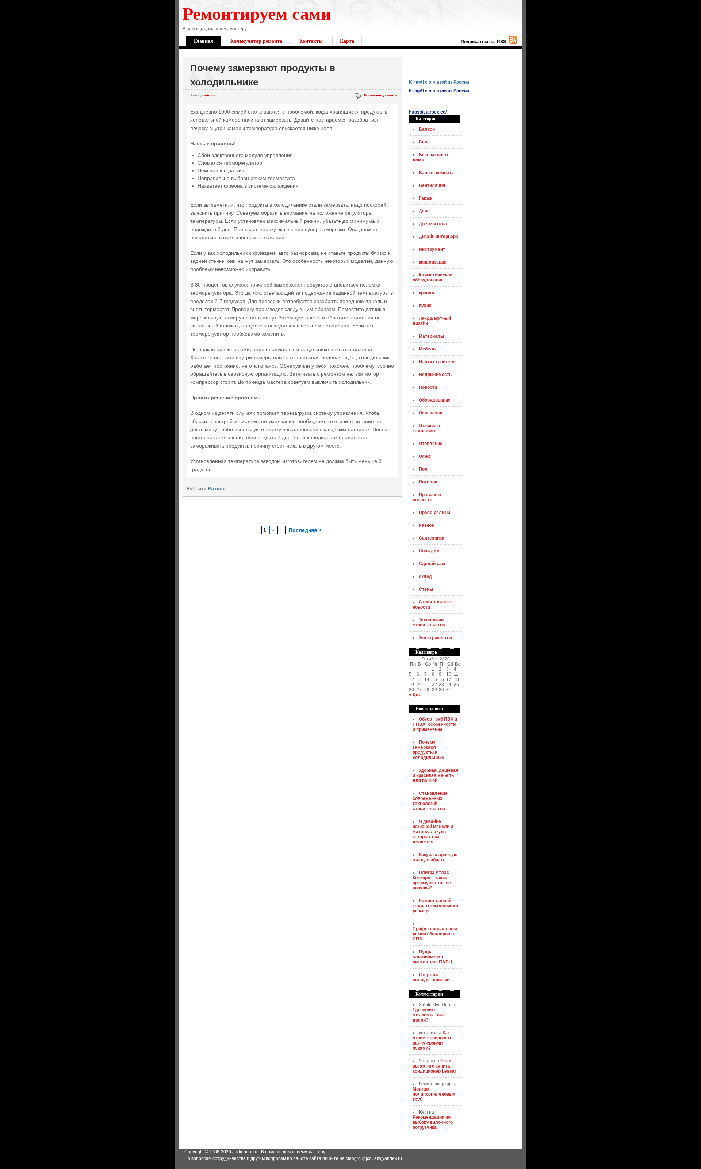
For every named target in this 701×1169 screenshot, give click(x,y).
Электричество (435, 637)
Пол (423, 469)
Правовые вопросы (427, 497)
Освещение (431, 412)
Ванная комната (436, 172)
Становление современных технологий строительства (430, 801)
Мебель (427, 349)
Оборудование (435, 400)
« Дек (415, 694)
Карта (347, 41)
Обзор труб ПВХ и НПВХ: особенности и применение (435, 724)
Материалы (431, 336)
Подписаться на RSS (483, 41)
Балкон (427, 129)
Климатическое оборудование (432, 277)
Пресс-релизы (434, 512)
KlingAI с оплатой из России (439, 82)
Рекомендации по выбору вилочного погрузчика (433, 1122)
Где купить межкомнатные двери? (429, 1015)
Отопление (431, 443)
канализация (433, 262)
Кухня (425, 305)
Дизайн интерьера (438, 236)
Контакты (311, 41)
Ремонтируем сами (257, 13)
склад (425, 576)
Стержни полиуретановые (431, 977)
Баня (424, 142)
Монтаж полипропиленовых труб (434, 1094)
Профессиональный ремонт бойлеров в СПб (435, 934)
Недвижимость (435, 374)
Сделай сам (432, 563)
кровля (426, 292)
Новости (428, 387)
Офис (425, 456)
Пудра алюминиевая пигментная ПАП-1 (433, 957)
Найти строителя (437, 361)
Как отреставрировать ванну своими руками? (432, 1040)
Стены (426, 589)
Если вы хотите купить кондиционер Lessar (434, 1066)
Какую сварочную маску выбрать (435, 857)
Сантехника (431, 538)
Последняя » (305, 530)
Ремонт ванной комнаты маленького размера (435, 905)
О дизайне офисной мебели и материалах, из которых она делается (433, 831)
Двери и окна (433, 223)
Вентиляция (432, 185)
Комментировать (381, 95)
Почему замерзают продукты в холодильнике (428, 750)
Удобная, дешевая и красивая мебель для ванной (435, 775)
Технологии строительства (429, 622)
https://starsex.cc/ (428, 112)
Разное (217, 488)
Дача (424, 211)
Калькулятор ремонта (256, 41)
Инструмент (432, 249)
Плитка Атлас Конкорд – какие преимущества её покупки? (432, 880)
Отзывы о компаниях (426, 428)
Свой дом (429, 550)
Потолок (428, 481)
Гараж (425, 198)
